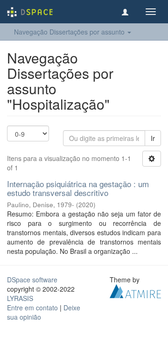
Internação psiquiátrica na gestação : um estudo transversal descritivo (78, 188)
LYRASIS (20, 298)
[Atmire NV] (135, 290)
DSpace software (32, 279)
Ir (153, 138)
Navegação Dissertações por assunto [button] (70, 31)
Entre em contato (32, 307)
